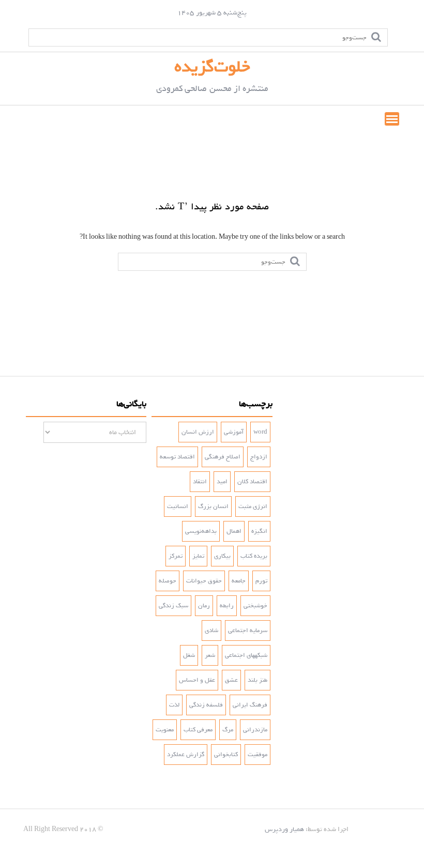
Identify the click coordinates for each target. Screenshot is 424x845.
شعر (210, 655)
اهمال (233, 531)
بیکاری (222, 556)
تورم (261, 581)
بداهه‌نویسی (201, 531)
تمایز (198, 556)
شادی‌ (211, 630)
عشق (231, 680)
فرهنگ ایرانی (250, 705)
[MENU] (392, 119)
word (260, 432)
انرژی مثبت (252, 506)
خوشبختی (255, 606)
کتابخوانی (226, 754)
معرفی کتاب (198, 730)
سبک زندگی (173, 606)
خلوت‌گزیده (212, 67)
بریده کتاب (253, 556)
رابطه (227, 606)
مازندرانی (255, 730)
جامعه (239, 581)
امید (222, 482)
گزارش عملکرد (185, 754)
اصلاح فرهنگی (222, 457)
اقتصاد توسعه (177, 457)
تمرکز (176, 556)
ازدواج (258, 457)
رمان (204, 606)
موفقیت (257, 754)
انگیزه (259, 531)
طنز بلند (257, 680)
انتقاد (200, 482)
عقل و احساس (197, 680)
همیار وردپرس (284, 829)
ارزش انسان (197, 432)
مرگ (227, 730)
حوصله (167, 581)
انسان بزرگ (213, 506)
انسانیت (177, 506)
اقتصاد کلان (252, 482)
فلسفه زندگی (206, 705)
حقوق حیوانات (204, 581)
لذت (174, 705)
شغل (189, 655)
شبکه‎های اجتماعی (246, 655)
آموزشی (234, 432)
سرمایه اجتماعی (247, 630)
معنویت (165, 730)
